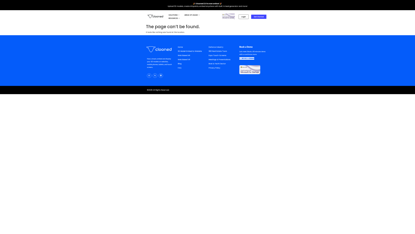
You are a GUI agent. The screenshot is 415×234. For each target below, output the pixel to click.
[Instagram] (149, 75)
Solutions (173, 15)
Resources (173, 18)
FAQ (179, 68)
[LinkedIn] (161, 75)
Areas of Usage (191, 15)
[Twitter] (155, 75)
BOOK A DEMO (248, 58)
